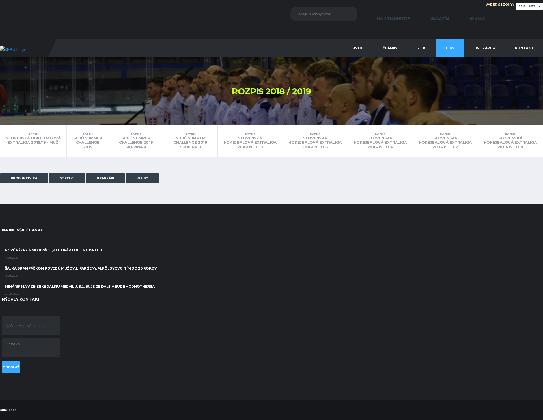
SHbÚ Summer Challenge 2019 (87, 141)
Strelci (67, 178)
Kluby (142, 178)
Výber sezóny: (500, 5)
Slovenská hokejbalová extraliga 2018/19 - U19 (250, 141)
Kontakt (524, 48)
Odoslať (11, 367)
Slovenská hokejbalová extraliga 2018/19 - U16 (315, 141)
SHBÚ (421, 48)
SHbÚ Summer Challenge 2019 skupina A (136, 141)
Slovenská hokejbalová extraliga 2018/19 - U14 (380, 141)
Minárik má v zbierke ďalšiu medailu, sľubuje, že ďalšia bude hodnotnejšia (80, 286)
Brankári (105, 178)
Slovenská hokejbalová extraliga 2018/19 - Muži (33, 139)
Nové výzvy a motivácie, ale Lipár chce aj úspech (53, 250)
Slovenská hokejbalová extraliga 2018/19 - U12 (445, 141)
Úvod (358, 48)
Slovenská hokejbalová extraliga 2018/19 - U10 (510, 141)
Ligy (450, 48)
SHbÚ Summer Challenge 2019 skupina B (190, 141)
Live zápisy (484, 48)
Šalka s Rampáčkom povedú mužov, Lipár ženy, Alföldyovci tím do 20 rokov (81, 268)
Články (390, 48)
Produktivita (24, 178)
